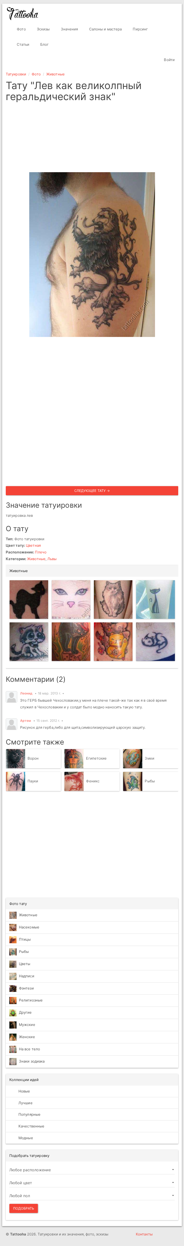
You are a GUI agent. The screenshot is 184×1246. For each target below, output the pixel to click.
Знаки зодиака (32, 1061)
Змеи (149, 758)
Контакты (144, 1234)
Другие (25, 1012)
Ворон (33, 758)
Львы (52, 559)
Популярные (28, 1114)
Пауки (33, 781)
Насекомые (29, 927)
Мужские (27, 1024)
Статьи (22, 44)
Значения (69, 29)
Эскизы (43, 29)
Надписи (26, 976)
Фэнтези (26, 988)
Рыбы (150, 781)
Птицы (25, 939)
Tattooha (23, 13)
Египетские (96, 758)
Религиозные (31, 1000)
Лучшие (25, 1103)
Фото (21, 29)
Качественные (30, 1126)
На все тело (29, 1049)
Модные (25, 1138)
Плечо (40, 552)
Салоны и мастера (105, 29)
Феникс (92, 781)
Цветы (24, 964)
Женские (27, 1037)
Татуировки (16, 74)
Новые (23, 1091)
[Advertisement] (92, 138)
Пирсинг (140, 29)
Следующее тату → (92, 491)
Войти (169, 59)
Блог (44, 44)
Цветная (33, 545)
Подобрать (23, 1208)
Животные (55, 74)
